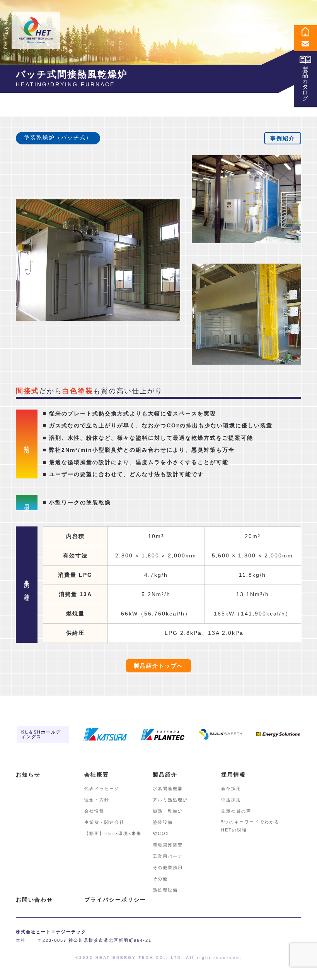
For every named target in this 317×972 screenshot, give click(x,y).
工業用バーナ (168, 856)
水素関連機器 (168, 788)
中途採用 (231, 799)
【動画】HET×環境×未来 (112, 833)
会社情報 (94, 811)
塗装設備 (163, 822)
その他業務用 (168, 867)
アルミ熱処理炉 (170, 799)
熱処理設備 (165, 890)
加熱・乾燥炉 (168, 811)
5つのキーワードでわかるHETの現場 (250, 825)
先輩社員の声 (236, 811)
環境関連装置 (168, 845)
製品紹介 (165, 774)
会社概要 (96, 774)
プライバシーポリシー (115, 900)
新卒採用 (231, 788)
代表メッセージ (101, 788)
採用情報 (233, 774)
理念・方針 (96, 799)
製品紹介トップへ (158, 666)
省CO (161, 833)
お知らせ (28, 774)
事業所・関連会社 (104, 822)
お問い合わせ (34, 900)
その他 (160, 878)
